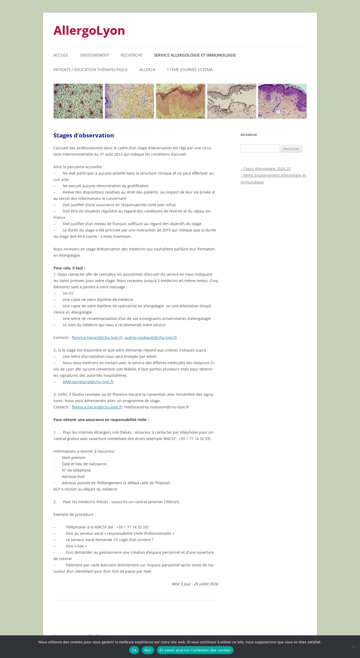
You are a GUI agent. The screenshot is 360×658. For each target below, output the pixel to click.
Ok (134, 650)
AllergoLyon (89, 30)
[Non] (353, 646)
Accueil (61, 55)
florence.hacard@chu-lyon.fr (97, 337)
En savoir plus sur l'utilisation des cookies (195, 650)
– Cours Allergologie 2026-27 (266, 168)
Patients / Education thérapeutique (90, 69)
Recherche (131, 55)
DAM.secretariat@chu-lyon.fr (88, 381)
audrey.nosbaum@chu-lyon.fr (150, 337)
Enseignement (94, 55)
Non (148, 650)
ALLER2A (147, 69)
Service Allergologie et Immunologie (195, 55)
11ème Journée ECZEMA (190, 69)
